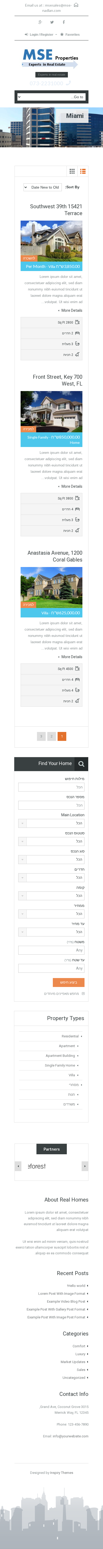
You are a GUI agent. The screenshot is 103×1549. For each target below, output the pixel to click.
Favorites (72, 35)
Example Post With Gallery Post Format (56, 1309)
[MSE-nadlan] (52, 58)
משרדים (69, 1104)
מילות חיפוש (75, 779)
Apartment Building (60, 1056)
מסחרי (74, 1085)
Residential (70, 1036)
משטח (76, 942)
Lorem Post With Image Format (61, 1294)
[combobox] (51, 823)
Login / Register (41, 35)
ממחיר (79, 905)
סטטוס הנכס (75, 833)
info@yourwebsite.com (70, 1436)
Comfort (79, 1346)
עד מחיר (78, 924)
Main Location (73, 815)
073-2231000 (46, 83)
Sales (81, 1370)
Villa (72, 1075)
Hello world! (76, 1286)
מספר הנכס (76, 797)
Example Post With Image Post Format (56, 1317)
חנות (71, 1094)
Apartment (67, 1046)
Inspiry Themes (61, 1473)
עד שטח (74, 960)
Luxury (80, 1354)
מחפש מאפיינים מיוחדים (62, 994)
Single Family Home (60, 1065)
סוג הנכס (78, 851)
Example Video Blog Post (66, 1301)
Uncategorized (74, 1378)
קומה (80, 887)
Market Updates (73, 1362)
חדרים (79, 869)
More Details (71, 310)
